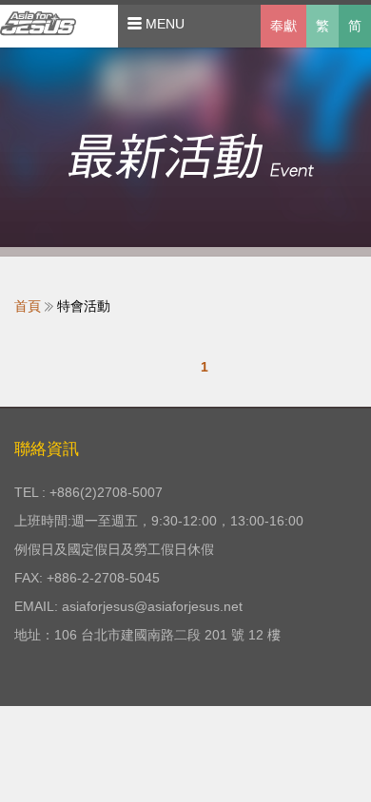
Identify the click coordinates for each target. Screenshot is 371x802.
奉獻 (283, 25)
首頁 (27, 306)
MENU (163, 23)
